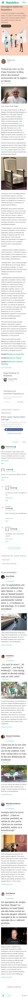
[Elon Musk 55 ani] (14, 936)
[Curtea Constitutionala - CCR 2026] (14, 843)
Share (25, 995)
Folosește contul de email (14, 433)
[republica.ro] (3, 995)
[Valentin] (7, 488)
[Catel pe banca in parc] (14, 773)
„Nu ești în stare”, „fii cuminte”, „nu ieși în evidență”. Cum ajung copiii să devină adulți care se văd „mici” (12, 670)
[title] (5, 379)
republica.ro (10, 2)
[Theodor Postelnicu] (3, 737)
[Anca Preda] (3, 577)
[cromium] (3, 470)
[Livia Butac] (3, 656)
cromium (8, 469)
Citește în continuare (14, 987)
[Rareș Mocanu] (3, 447)
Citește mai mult (6, 645)
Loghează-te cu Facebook (14, 429)
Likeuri (24, 442)
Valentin (12, 488)
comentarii (10, 581)
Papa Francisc (6, 559)
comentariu (10, 661)
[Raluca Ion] (3, 61)
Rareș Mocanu (10, 447)
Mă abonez (20, 402)
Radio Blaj (4, 150)
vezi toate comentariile (14, 548)
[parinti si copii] (14, 690)
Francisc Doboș (12, 379)
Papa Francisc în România (11, 374)
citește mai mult (4, 460)
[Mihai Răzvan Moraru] (3, 804)
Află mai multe (6, 26)
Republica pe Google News (15, 354)
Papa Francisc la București (9, 563)
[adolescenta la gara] (14, 621)
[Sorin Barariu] (3, 894)
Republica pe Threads (14, 358)
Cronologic (15, 442)
